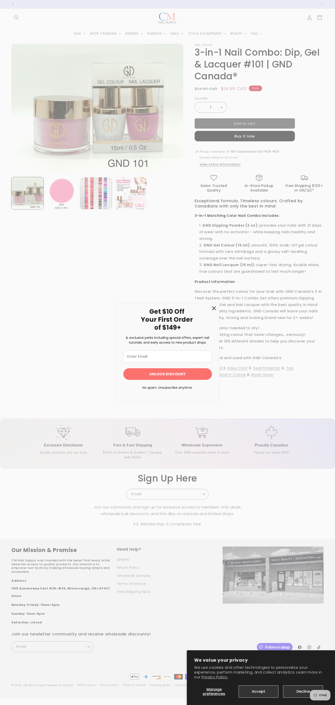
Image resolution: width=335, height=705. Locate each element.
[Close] (214, 308)
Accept (258, 691)
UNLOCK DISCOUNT (167, 374)
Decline (303, 691)
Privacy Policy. (214, 677)
